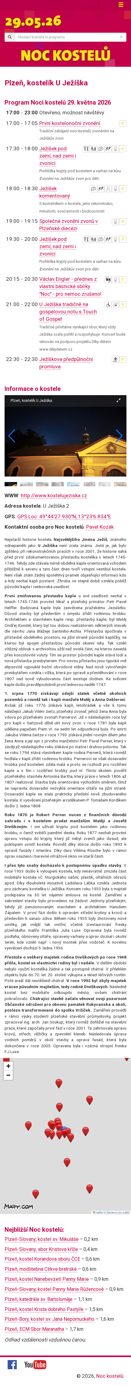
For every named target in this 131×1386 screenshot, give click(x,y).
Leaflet (98, 1212)
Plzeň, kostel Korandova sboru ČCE (42, 1259)
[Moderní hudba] (115, 304)
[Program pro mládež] (86, 148)
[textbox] (68, 37)
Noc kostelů (109, 1376)
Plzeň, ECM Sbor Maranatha (34, 1329)
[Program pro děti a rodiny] (93, 148)
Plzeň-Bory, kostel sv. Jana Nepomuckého (49, 1319)
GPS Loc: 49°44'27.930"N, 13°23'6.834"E (64, 516)
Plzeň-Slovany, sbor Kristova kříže (41, 1249)
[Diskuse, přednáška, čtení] (100, 148)
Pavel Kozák (100, 527)
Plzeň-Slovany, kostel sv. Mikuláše (42, 1239)
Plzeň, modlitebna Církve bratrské (41, 1269)
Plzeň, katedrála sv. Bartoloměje (39, 1299)
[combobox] (70, 37)
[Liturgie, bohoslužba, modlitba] (115, 359)
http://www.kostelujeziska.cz (54, 495)
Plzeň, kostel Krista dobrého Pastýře (45, 1309)
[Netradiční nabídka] (115, 148)
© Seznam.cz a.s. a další (116, 1212)
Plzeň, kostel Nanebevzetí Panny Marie (47, 1279)
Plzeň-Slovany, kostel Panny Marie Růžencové (54, 1289)
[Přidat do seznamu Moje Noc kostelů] (122, 123)
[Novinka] (108, 279)
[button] (119, 436)
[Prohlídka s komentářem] (108, 148)
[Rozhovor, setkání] (108, 188)
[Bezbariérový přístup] (108, 304)
